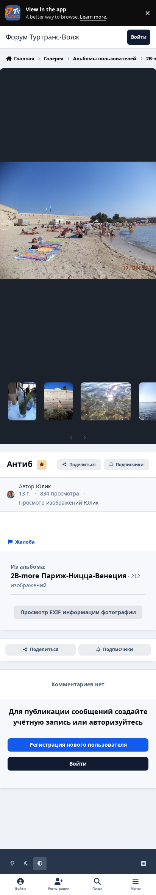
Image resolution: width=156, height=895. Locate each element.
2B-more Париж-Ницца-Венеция (68, 575)
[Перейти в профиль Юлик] (11, 495)
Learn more (14, 13)
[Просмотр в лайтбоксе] (78, 220)
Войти (78, 763)
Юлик (43, 486)
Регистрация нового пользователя (78, 744)
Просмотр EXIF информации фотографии (78, 612)
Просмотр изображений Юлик (58, 502)
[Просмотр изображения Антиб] (22, 401)
